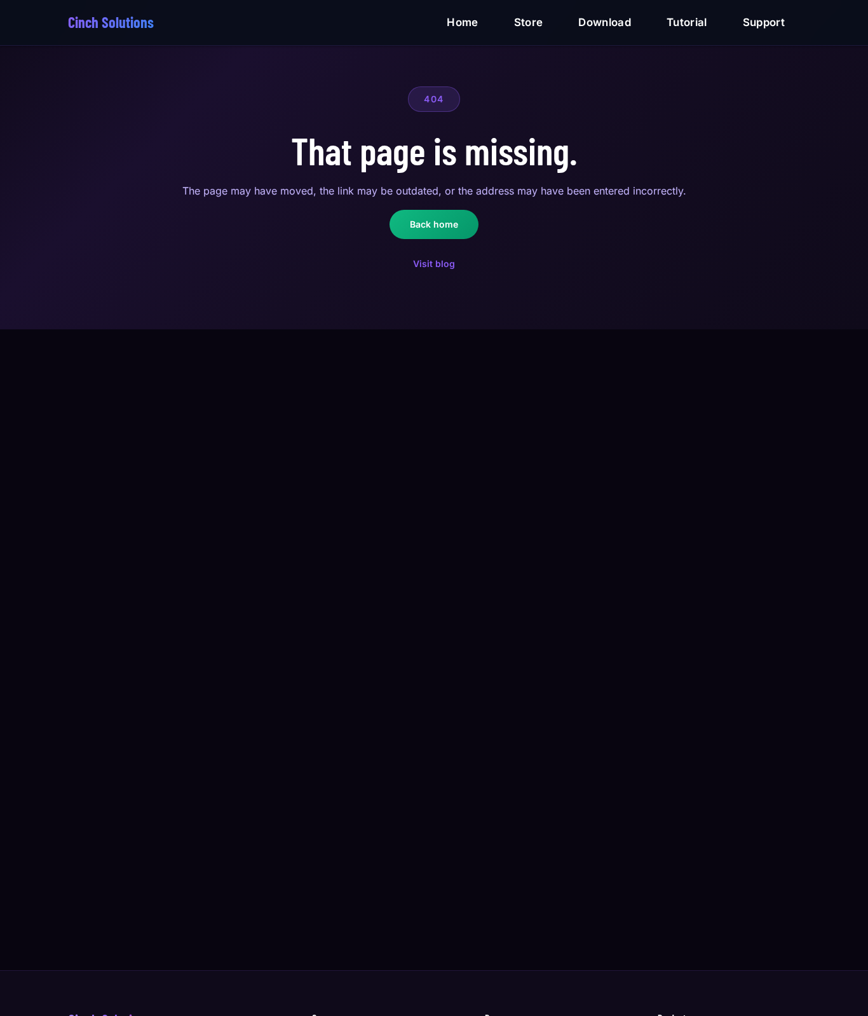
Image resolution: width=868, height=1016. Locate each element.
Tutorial (687, 22)
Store (528, 22)
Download (604, 22)
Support (764, 22)
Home (462, 22)
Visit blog (434, 263)
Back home (434, 224)
